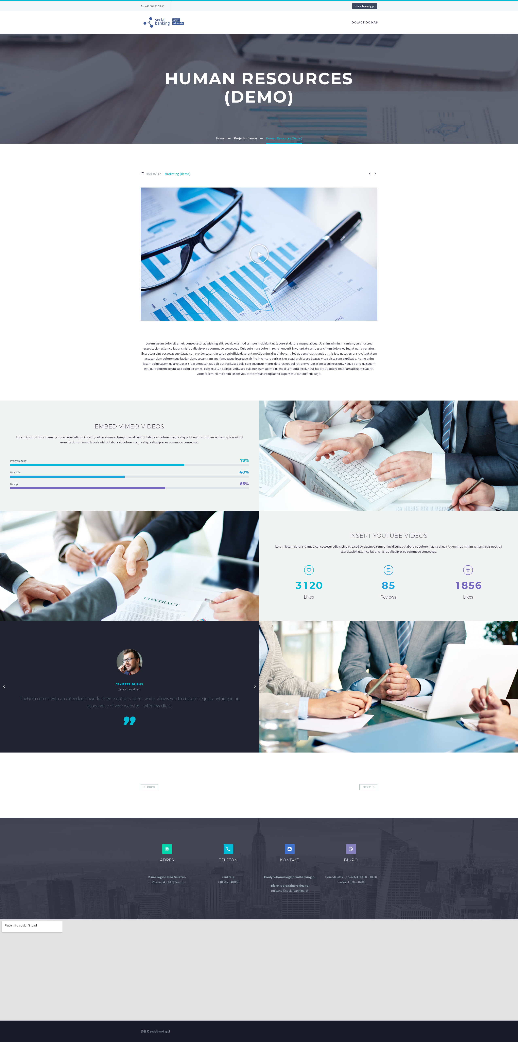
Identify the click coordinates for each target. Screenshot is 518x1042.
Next (367, 787)
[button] (259, 254)
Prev (151, 787)
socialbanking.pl (365, 6)
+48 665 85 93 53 (154, 6)
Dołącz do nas (364, 22)
